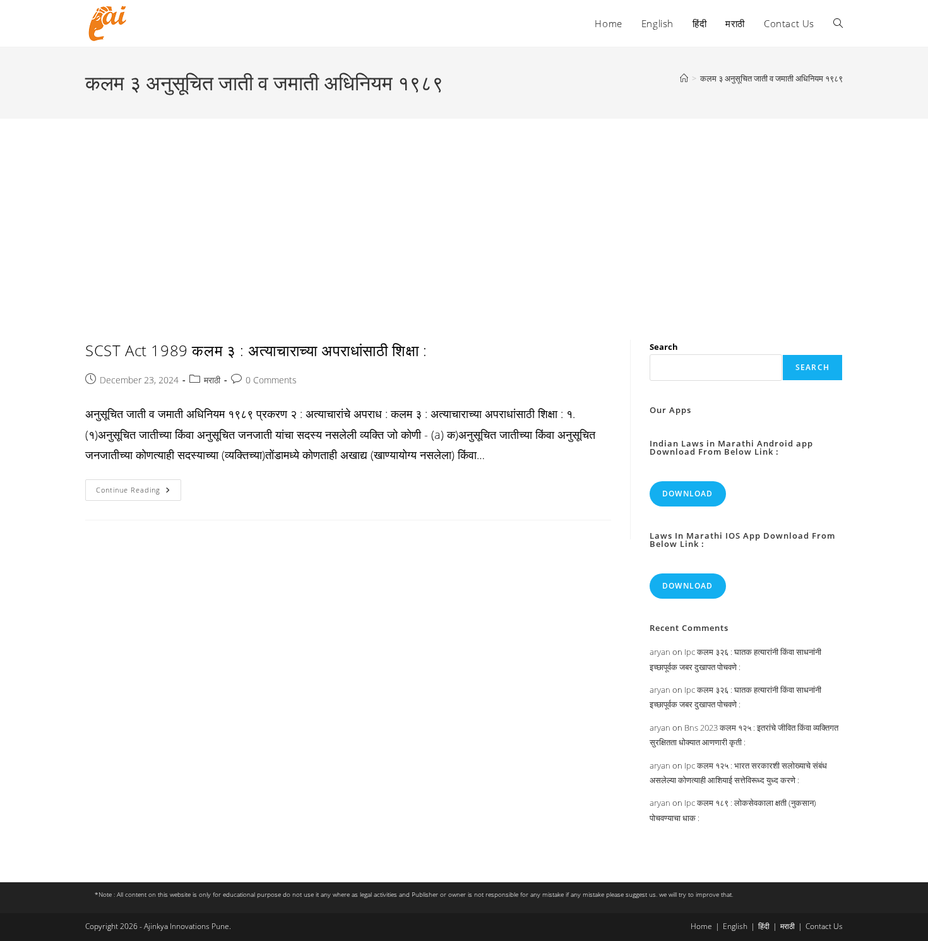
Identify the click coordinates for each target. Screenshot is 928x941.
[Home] (684, 78)
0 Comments (271, 380)
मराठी (212, 380)
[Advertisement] (464, 213)
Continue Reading (138, 492)
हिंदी (764, 926)
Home (701, 926)
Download (687, 493)
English (735, 926)
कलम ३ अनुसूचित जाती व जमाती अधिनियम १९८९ (771, 78)
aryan (660, 651)
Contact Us (824, 926)
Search (664, 346)
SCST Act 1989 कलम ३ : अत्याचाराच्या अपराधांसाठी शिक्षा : (256, 350)
